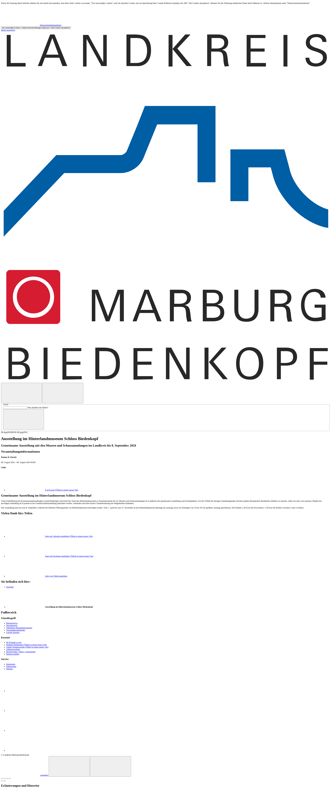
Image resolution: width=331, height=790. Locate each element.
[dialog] (165, 15)
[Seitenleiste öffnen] (62, 393)
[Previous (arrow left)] (2, 780)
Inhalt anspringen (8, 30)
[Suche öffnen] (21, 393)
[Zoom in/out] (10, 778)
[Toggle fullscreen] (7, 778)
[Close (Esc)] (2, 778)
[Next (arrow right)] (5, 780)
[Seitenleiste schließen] (110, 766)
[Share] (5, 778)
